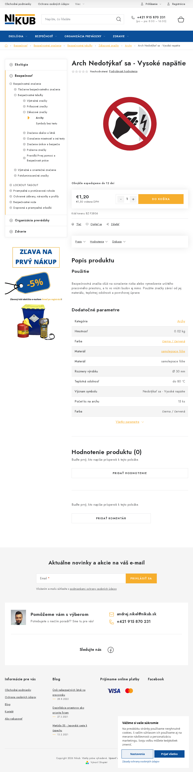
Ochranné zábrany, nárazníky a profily (36, 196)
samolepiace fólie (173, 351)
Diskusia (117, 241)
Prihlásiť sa (141, 578)
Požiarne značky (36, 150)
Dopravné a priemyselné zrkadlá (32, 208)
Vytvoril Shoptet (99, 762)
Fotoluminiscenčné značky (33, 175)
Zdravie (20, 231)
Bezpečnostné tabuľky (30, 95)
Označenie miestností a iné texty (46, 138)
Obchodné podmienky (18, 4)
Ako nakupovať (14, 719)
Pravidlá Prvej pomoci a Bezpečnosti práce (41, 158)
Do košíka (161, 199)
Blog (7, 704)
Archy (40, 118)
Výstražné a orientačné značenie (37, 170)
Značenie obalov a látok (41, 133)
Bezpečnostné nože (24, 202)
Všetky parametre (127, 422)
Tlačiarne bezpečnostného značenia (39, 89)
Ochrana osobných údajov (53, 4)
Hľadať (118, 19)
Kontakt (9, 711)
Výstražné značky (37, 101)
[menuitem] (18, 36)
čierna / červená (173, 341)
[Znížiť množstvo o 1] (120, 199)
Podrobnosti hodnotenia (123, 71)
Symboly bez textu (46, 123)
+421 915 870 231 (150, 17)
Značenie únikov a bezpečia (43, 144)
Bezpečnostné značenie (27, 84)
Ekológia (21, 64)
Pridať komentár (111, 518)
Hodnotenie (97, 241)
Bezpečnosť (24, 76)
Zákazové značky (37, 112)
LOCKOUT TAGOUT (25, 185)
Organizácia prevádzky (32, 220)
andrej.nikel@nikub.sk (137, 614)
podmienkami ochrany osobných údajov (93, 589)
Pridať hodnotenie (130, 473)
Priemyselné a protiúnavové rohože (34, 191)
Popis (78, 241)
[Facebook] (111, 650)
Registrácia (178, 4)
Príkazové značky (37, 106)
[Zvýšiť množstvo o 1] (133, 199)
